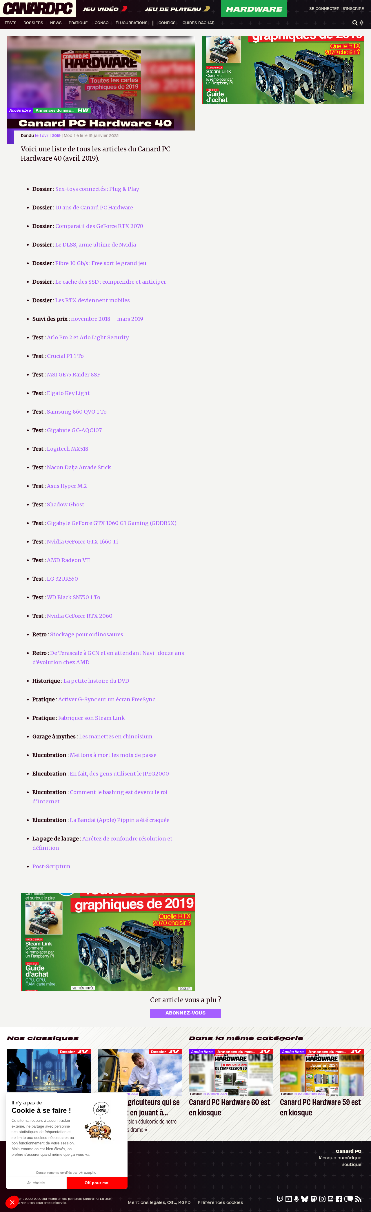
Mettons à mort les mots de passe (113, 755)
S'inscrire (353, 8)
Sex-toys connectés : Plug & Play (97, 189)
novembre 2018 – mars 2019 (107, 319)
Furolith (196, 1093)
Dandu (28, 135)
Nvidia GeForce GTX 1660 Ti (82, 541)
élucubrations (132, 22)
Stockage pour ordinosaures (86, 634)
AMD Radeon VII (68, 560)
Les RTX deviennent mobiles (92, 300)
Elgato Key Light (68, 393)
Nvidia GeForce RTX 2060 (79, 616)
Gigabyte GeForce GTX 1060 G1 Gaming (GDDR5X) (112, 523)
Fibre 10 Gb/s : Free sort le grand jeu (100, 263)
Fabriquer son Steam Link (91, 718)
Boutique (351, 1164)
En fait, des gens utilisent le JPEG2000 (119, 773)
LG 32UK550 (62, 578)
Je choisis (36, 1182)
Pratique (78, 22)
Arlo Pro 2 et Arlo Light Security (88, 337)
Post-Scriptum (51, 866)
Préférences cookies (220, 1202)
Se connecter (324, 8)
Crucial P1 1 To (65, 356)
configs (167, 22)
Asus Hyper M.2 (67, 486)
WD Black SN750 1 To (73, 597)
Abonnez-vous (185, 1012)
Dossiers (33, 22)
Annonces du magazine (58, 110)
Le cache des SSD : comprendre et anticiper (110, 281)
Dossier (67, 1051)
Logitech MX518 (67, 448)
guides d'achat (198, 22)
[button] (12, 1202)
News (56, 22)
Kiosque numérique (340, 1157)
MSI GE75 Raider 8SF (73, 374)
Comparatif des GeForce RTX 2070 (99, 226)
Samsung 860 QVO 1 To (77, 411)
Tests (11, 22)
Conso (102, 22)
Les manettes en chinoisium (115, 736)
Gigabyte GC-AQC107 (74, 430)
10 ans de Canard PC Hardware (94, 207)
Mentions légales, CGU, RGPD (159, 1202)
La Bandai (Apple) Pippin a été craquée (120, 820)
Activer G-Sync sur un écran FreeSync (106, 699)
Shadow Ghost (65, 504)
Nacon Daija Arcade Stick (79, 467)
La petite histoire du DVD (96, 680)
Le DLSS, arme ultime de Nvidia (95, 244)
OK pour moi (97, 1182)
